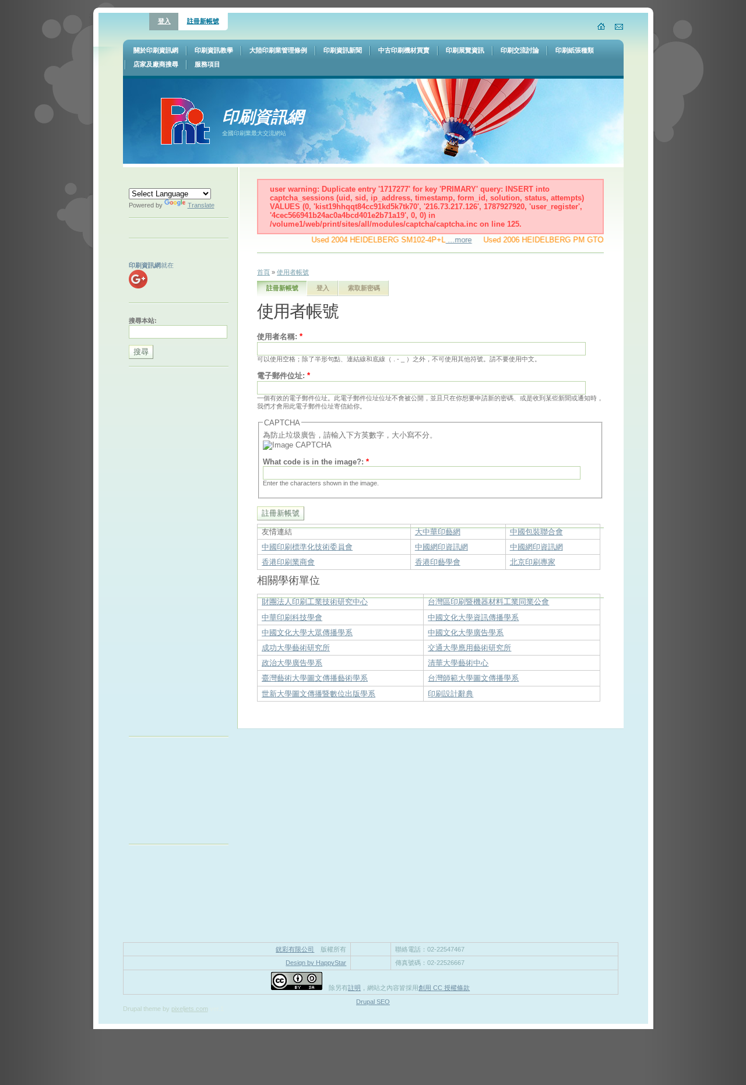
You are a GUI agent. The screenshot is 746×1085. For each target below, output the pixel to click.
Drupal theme (142, 1008)
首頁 (263, 272)
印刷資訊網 (263, 116)
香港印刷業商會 (288, 562)
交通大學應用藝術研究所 (469, 647)
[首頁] (601, 26)
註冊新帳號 (203, 20)
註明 (354, 987)
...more (448, 239)
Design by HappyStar (316, 962)
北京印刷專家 (532, 562)
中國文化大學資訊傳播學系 (473, 617)
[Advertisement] (175, 554)
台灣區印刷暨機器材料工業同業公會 (488, 601)
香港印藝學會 (437, 562)
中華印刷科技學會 (292, 617)
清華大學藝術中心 (458, 662)
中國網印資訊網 (441, 546)
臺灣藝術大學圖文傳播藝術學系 (315, 678)
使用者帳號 (293, 272)
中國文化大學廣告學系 (466, 632)
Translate (201, 205)
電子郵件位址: (283, 375)
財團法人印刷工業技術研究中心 (315, 601)
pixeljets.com (189, 1008)
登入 (164, 20)
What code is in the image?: (316, 461)
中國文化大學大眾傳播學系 (307, 632)
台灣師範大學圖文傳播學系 (473, 678)
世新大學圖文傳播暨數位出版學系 (318, 693)
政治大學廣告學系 (292, 662)
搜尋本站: (143, 320)
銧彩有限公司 (295, 949)
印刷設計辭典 (450, 693)
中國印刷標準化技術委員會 (307, 546)
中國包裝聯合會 (536, 531)
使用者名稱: (279, 336)
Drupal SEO (373, 1001)
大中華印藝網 (437, 531)
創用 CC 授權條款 (444, 987)
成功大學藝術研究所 (296, 647)
